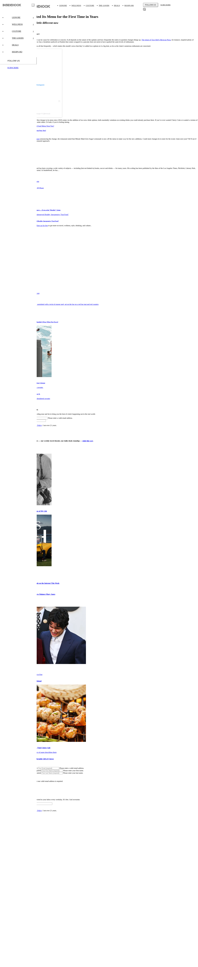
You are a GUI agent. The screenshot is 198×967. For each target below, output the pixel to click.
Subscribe (165, 5)
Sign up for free (42, 226)
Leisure (63, 5)
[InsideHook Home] (39, 6)
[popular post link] (49, 304)
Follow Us (150, 5)
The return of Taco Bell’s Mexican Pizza (156, 40)
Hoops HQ (129, 5)
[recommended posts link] (43, 663)
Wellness (76, 5)
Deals (117, 5)
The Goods (104, 5)
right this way (87, 441)
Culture (90, 5)
